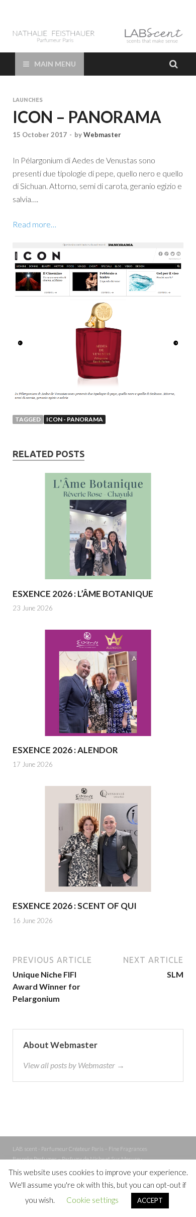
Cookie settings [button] (92, 1199)
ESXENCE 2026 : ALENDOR (65, 750)
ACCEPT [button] (150, 1200)
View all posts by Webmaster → (74, 1065)
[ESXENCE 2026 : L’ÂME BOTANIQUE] (98, 582)
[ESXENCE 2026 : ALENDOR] (98, 738)
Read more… (34, 224)
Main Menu (55, 63)
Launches (28, 100)
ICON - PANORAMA (74, 419)
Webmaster (102, 135)
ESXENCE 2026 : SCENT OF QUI (75, 905)
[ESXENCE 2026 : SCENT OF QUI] (98, 894)
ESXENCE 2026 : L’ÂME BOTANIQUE (83, 593)
